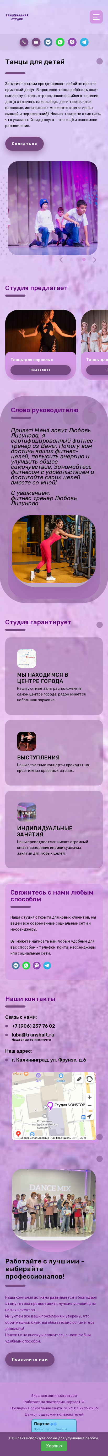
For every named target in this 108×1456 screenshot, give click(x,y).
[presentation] (61, 259)
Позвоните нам (30, 1359)
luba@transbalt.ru (33, 1035)
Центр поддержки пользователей (54, 1414)
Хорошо (54, 1446)
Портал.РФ (75, 1402)
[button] (71, 259)
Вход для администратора (54, 1396)
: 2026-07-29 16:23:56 (80, 1408)
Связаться (24, 144)
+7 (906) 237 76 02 (33, 1026)
